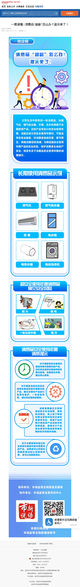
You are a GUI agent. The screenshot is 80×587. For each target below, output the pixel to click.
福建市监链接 (31, 543)
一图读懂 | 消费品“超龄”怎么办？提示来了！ (40, 24)
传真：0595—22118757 (40, 564)
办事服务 (20, 6)
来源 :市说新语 (6, 28)
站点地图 (44, 550)
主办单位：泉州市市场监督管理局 (40, 581)
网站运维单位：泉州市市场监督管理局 (40, 573)
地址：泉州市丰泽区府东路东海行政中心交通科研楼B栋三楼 (40, 570)
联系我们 (36, 550)
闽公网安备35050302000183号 (41, 559)
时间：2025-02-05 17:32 (9, 31)
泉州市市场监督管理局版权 (40, 584)
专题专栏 (39, 6)
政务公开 (11, 6)
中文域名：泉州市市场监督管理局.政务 (40, 576)
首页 (4, 6)
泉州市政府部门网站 (46, 543)
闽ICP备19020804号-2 (40, 556)
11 (25, 31)
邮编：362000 (40, 567)
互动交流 (30, 6)
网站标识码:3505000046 (40, 553)
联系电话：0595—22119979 (40, 561)
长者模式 (69, 13)
